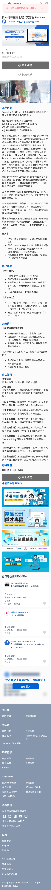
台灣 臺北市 (10, 53)
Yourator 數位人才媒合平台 (20, 21)
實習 (7, 49)
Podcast (6, 767)
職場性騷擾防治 (33, 791)
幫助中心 (30, 787)
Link (4, 610)
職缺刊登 (6, 731)
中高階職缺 (31, 716)
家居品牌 (17, 604)
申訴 (38, 787)
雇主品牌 (6, 735)
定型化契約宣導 (9, 873)
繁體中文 (6, 840)
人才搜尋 (30, 731)
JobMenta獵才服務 (11, 743)
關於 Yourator (9, 782)
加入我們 (6, 787)
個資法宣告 (7, 868)
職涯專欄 (6, 763)
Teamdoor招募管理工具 (36, 737)
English (5, 845)
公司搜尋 (30, 758)
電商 (9, 604)
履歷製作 (6, 758)
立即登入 (25, 686)
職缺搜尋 (6, 716)
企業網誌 (30, 763)
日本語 (5, 850)
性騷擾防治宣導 (9, 791)
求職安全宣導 (8, 858)
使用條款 (6, 863)
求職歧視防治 (8, 796)
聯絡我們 (30, 782)
